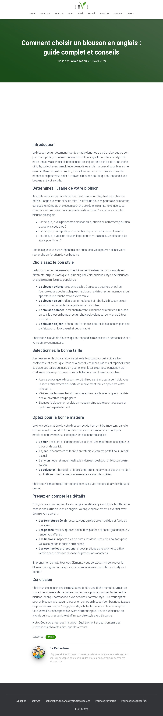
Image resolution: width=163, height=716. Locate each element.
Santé (32, 13)
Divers (130, 13)
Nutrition (45, 13)
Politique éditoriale (106, 701)
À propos (21, 701)
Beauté (91, 13)
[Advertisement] (81, 106)
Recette (59, 13)
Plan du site (81, 709)
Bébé (80, 13)
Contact (36, 701)
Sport (70, 13)
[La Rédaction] (38, 652)
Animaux (118, 13)
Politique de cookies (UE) (134, 701)
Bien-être (104, 13)
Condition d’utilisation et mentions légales (68, 701)
